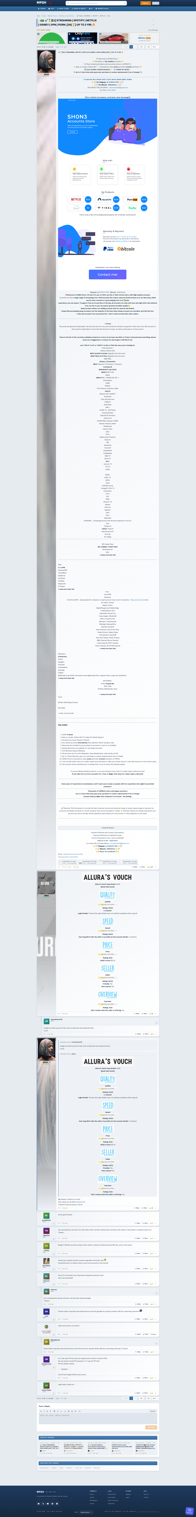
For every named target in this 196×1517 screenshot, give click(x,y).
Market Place (52, 16)
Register (146, 3)
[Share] (153, 25)
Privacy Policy (112, 1494)
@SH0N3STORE (103, 292)
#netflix (69, 1468)
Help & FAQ (111, 1503)
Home (38, 16)
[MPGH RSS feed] (57, 1504)
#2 (59, 1013)
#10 (59, 1319)
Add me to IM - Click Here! (107, 841)
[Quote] (54, 1411)
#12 (45, 1352)
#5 (59, 1223)
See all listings (154, 30)
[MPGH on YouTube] (48, 1504)
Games (92, 1497)
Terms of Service (113, 1500)
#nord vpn (78, 1468)
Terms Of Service (108, 828)
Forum (44, 16)
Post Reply (151, 1427)
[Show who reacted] (155, 867)
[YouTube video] (75, 1411)
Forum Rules (111, 1497)
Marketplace (93, 1500)
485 (141, 47)
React (154, 1334)
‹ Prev (125, 47)
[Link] (65, 1411)
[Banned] (46, 1327)
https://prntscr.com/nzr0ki (73, 854)
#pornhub (88, 1468)
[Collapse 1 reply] (41, 1027)
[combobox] (96, 3)
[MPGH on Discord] (38, 1504)
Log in (156, 3)
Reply (135, 867)
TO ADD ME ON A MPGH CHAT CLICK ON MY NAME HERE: (108, 79)
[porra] (50, 3)
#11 (59, 1334)
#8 (59, 1268)
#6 (59, 1238)
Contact (146, 1497)
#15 (59, 1393)
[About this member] (53, 78)
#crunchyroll (44, 1468)
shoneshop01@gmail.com (119, 843)
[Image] (68, 1411)
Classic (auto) (85, 1512)
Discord (146, 1494)
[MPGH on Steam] (52, 1504)
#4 (59, 1208)
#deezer (54, 1468)
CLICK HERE (111, 90)
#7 (59, 1253)
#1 (59, 867)
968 (148, 47)
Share (143, 867)
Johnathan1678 (79, 1202)
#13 (45, 1304)
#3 (44, 1034)
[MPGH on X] (43, 1504)
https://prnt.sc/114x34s (139, 600)
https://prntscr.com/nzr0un (68, 857)
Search (92, 1503)
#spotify (97, 1468)
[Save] (153, 20)
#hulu (61, 1468)
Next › (155, 47)
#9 (59, 1283)
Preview (152, 1411)
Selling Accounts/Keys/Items (67, 16)
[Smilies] (79, 1411)
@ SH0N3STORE (113, 82)
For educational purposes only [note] (148, 1511)
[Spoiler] (72, 1411)
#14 (59, 1378)
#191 (118, 884)
